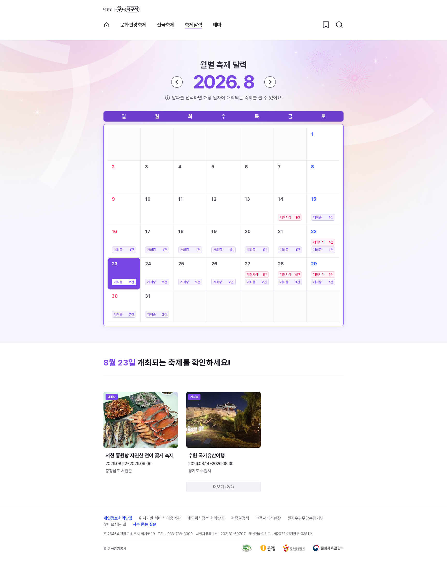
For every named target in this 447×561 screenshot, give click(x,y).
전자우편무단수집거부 (305, 518)
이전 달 (177, 82)
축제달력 (193, 25)
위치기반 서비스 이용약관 (160, 518)
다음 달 (270, 82)
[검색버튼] (339, 25)
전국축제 (165, 25)
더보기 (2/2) (223, 486)
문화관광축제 (133, 25)
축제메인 (106, 25)
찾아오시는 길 (114, 524)
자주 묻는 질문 (145, 524)
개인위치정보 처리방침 (206, 518)
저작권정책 (240, 518)
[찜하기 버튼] (326, 25)
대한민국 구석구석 (121, 9)
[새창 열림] (247, 550)
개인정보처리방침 (117, 518)
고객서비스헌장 (268, 518)
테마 (217, 25)
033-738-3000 (180, 534)
